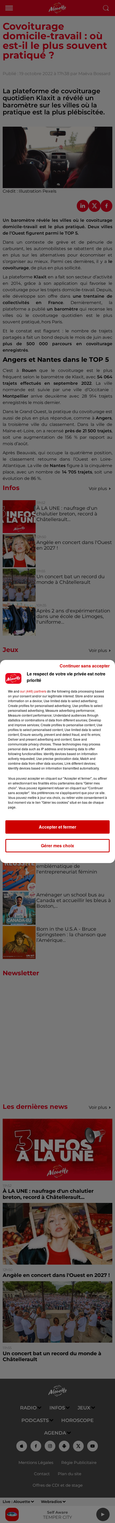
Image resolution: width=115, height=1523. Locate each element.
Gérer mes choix (57, 845)
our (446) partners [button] (33, 691)
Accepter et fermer (57, 827)
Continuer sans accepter (85, 666)
